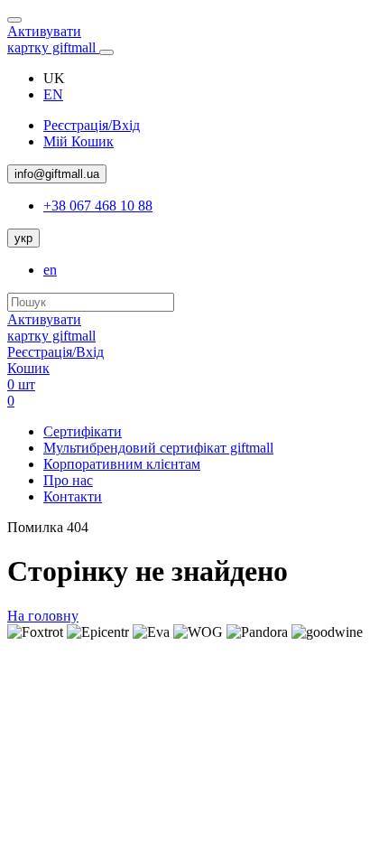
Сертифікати (82, 431)
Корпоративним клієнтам (121, 464)
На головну (43, 615)
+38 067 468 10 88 (97, 205)
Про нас (68, 480)
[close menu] (14, 20)
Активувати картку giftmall (53, 39)
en (50, 269)
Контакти (72, 496)
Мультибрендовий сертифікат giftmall (158, 447)
